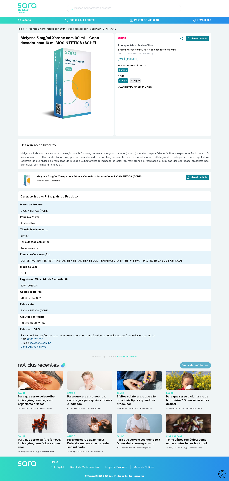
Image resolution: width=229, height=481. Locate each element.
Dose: (121, 76)
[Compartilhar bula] (181, 38)
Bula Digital (57, 467)
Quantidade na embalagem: (135, 86)
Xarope (123, 70)
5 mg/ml (123, 80)
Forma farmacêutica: (132, 65)
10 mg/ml (135, 80)
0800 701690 (35, 339)
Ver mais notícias (193, 365)
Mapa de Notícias (144, 467)
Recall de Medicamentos (84, 467)
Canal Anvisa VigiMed (33, 346)
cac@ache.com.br (40, 342)
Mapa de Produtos (116, 467)
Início (21, 28)
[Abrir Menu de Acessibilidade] (222, 474)
